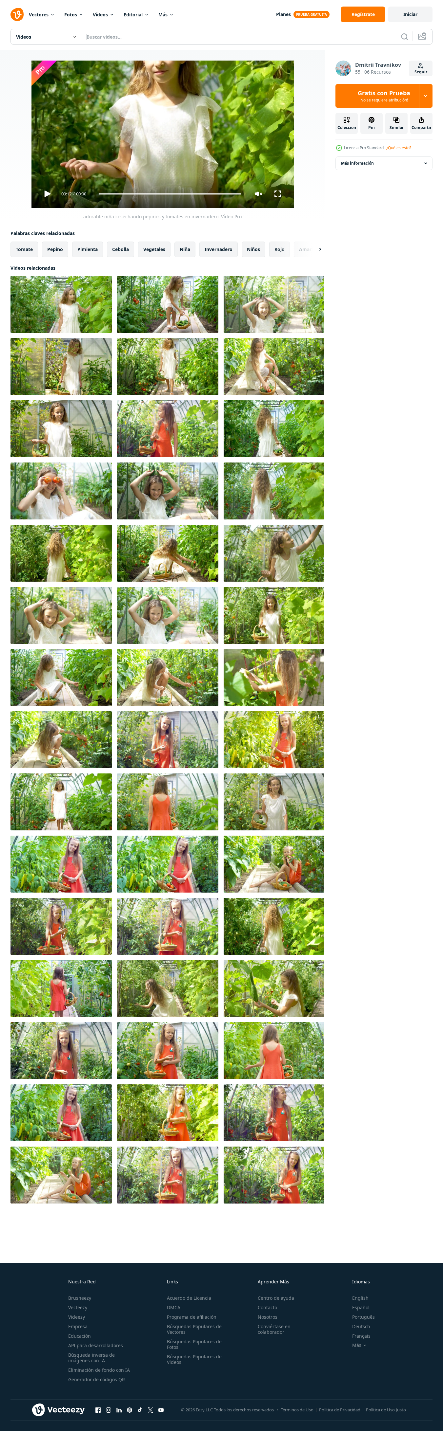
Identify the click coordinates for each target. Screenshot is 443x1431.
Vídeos (100, 14)
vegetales (154, 249)
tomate (24, 249)
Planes (283, 14)
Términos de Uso (297, 1410)
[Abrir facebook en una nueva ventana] (98, 1409)
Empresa (78, 1326)
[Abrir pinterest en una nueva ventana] (129, 1409)
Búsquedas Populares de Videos (194, 1359)
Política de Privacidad (339, 1410)
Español (361, 1307)
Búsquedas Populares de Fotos (194, 1344)
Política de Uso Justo (386, 1410)
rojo (279, 249)
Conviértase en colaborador (274, 1329)
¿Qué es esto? (398, 148)
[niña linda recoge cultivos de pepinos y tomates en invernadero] (167, 739)
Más (163, 14)
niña (185, 249)
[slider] (169, 193)
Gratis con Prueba (384, 96)
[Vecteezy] (17, 14)
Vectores (39, 14)
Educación (79, 1336)
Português (363, 1317)
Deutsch (361, 1326)
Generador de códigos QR (96, 1379)
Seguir (420, 72)
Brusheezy (79, 1298)
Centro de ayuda (276, 1298)
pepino (55, 249)
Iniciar (410, 14)
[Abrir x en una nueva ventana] (150, 1409)
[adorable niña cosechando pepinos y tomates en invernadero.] (61, 304)
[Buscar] (405, 37)
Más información (357, 163)
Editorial (133, 14)
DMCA (173, 1307)
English (360, 1298)
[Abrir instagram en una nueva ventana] (108, 1409)
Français (361, 1336)
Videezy (76, 1317)
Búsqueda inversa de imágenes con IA (91, 1358)
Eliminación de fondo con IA (99, 1370)
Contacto (267, 1307)
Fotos (70, 14)
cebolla (120, 249)
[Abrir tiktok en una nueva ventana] (140, 1409)
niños (253, 249)
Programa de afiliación (191, 1317)
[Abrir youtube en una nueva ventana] (161, 1409)
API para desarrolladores (95, 1345)
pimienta (87, 249)
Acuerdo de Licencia (189, 1298)
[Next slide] (314, 249)
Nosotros (267, 1317)
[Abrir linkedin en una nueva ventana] (119, 1409)
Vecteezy (77, 1307)
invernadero (218, 249)
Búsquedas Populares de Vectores (194, 1329)
